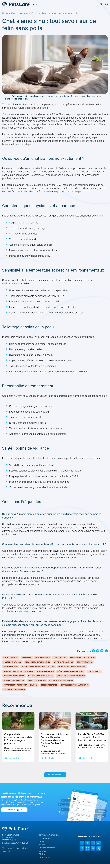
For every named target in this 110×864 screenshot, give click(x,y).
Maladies (24, 13)
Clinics (42, 854)
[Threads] (98, 848)
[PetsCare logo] (16, 4)
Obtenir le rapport (14, 810)
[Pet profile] (101, 4)
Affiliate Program (47, 847)
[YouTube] (93, 843)
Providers (43, 844)
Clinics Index (44, 857)
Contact (43, 850)
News (13, 13)
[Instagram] (87, 843)
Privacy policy (45, 838)
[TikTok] (98, 843)
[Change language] (106, 4)
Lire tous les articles (55, 774)
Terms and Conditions (49, 834)
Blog (35, 4)
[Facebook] (82, 843)
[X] (87, 848)
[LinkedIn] (93, 848)
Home (5, 13)
